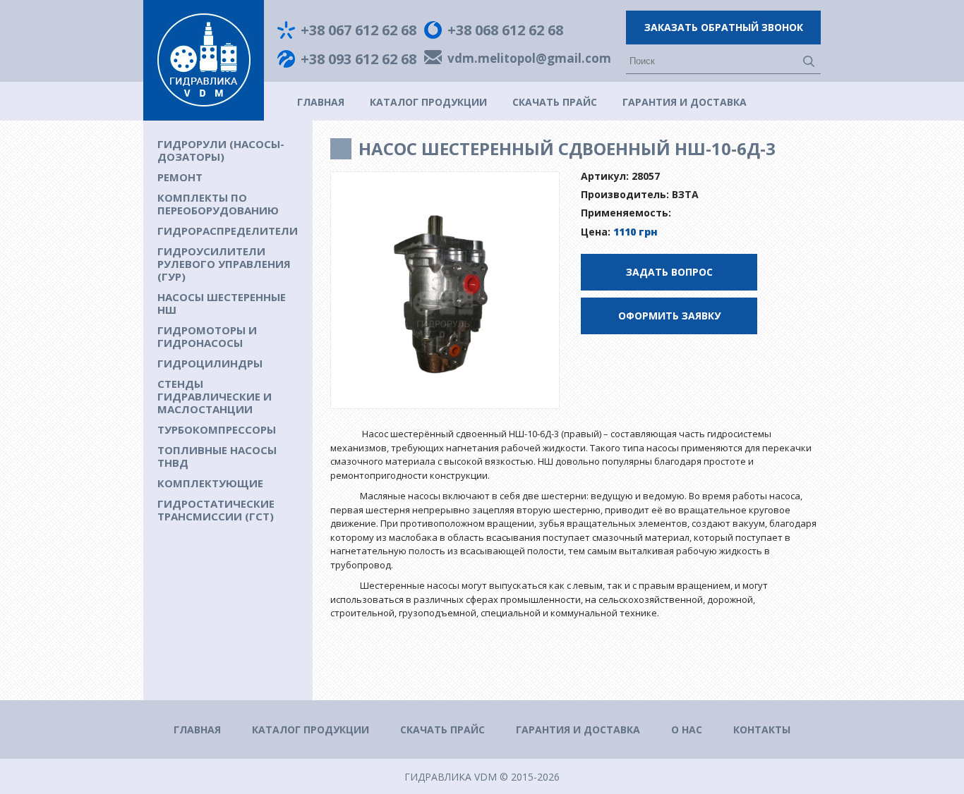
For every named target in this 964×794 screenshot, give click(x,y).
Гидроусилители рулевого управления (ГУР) (224, 263)
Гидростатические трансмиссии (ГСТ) (216, 509)
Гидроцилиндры (210, 363)
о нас (686, 729)
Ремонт (180, 177)
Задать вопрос (669, 272)
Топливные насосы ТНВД (217, 456)
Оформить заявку (669, 315)
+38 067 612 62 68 (358, 30)
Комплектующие (210, 483)
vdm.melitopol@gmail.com (529, 59)
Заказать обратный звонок (723, 27)
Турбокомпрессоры (216, 429)
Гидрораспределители (227, 231)
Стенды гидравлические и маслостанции (214, 396)
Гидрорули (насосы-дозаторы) (220, 150)
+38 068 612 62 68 (505, 30)
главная (320, 102)
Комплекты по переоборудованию (218, 203)
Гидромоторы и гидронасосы (207, 336)
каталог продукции (428, 102)
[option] (445, 290)
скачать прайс (554, 102)
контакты (761, 729)
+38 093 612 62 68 (358, 59)
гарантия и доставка (684, 102)
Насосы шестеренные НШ (221, 303)
